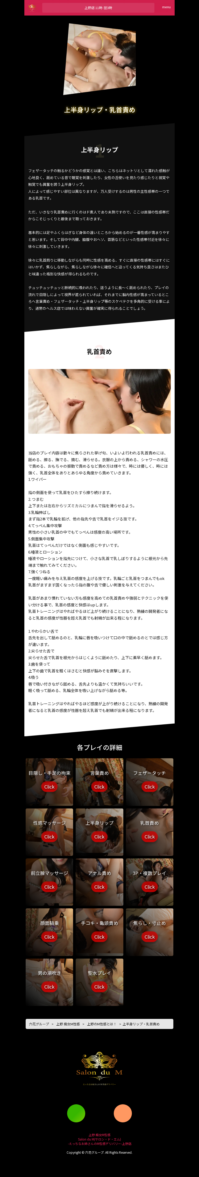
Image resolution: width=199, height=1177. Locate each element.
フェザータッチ (149, 780)
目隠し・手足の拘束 (49, 780)
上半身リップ (99, 830)
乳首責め (149, 830)
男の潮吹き (49, 980)
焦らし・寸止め (149, 930)
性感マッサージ (49, 830)
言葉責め (99, 780)
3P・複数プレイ (149, 880)
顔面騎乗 (49, 930)
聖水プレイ (99, 980)
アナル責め (99, 880)
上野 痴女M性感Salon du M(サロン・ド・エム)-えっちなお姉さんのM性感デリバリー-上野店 (99, 1139)
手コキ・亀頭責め (99, 930)
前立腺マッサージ (49, 880)
